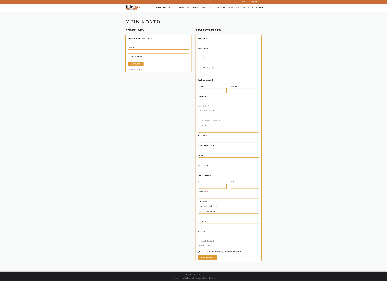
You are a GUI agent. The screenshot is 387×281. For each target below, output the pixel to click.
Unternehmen (219, 8)
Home (181, 8)
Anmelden (135, 64)
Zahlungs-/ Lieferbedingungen (200, 278)
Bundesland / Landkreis (207, 145)
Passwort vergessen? (135, 69)
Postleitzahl (202, 126)
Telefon (204, 155)
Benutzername (208, 38)
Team (230, 8)
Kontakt (259, 8)
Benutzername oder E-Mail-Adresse (145, 38)
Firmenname (203, 96)
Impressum (175, 278)
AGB (189, 278)
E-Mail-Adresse (208, 48)
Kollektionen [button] (193, 8)
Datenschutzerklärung (215, 252)
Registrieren (207, 257)
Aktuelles (206, 8)
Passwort (136, 47)
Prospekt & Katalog (244, 8)
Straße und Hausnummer (210, 211)
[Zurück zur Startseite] (133, 8)
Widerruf (212, 278)
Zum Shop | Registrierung (252, 2)
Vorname (201, 86)
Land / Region (203, 106)
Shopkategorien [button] (163, 8)
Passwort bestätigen (205, 68)
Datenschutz (183, 278)
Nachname (235, 86)
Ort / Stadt (202, 135)
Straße (201, 116)
